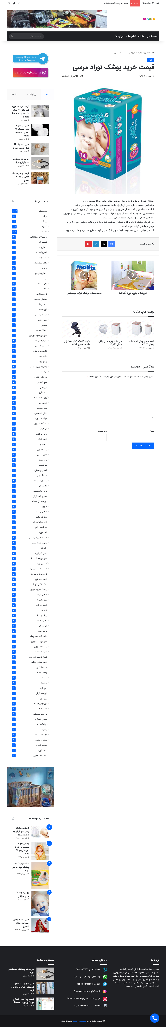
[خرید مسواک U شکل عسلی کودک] (40, 149)
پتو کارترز (43, 429)
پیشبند (44, 729)
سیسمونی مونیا (80, 1021)
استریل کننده (41, 517)
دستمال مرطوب (40, 299)
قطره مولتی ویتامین (38, 662)
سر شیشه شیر (41, 527)
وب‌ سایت (102, 431)
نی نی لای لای (40, 346)
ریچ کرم (43, 688)
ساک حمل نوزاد (40, 263)
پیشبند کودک (41, 745)
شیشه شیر (42, 242)
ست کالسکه (42, 600)
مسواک (44, 677)
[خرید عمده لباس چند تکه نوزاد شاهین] (40, 925)
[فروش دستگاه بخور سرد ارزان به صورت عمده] (40, 832)
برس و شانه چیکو (39, 543)
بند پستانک (42, 620)
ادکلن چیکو (42, 594)
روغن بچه (43, 361)
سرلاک (44, 371)
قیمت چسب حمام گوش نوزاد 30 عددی (20, 177)
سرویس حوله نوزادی (38, 335)
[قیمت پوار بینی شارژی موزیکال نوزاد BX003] (45, 1004)
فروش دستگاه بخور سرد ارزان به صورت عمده (21, 831)
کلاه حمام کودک (40, 522)
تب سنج (43, 444)
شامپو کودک (41, 252)
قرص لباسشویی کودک (37, 569)
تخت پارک (42, 304)
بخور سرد (43, 356)
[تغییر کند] (148, 19)
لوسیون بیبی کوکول (38, 366)
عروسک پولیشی (40, 714)
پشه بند (44, 289)
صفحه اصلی (152, 36)
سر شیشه (43, 465)
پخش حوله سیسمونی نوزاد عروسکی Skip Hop (22, 849)
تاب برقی (43, 392)
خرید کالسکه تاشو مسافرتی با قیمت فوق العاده (77, 342)
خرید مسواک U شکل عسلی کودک (20, 146)
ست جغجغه (41, 408)
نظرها (14, 94)
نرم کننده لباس (41, 377)
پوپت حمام (42, 631)
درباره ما (119, 36)
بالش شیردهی (40, 413)
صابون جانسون (40, 740)
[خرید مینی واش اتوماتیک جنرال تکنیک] (140, 329)
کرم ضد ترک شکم (39, 501)
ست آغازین (42, 475)
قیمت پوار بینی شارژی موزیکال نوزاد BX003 (23, 1000)
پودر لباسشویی (40, 646)
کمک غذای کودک (39, 584)
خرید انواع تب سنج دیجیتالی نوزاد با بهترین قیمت (22, 987)
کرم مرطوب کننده (39, 340)
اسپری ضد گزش (40, 496)
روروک (44, 268)
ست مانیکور (42, 667)
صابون (44, 506)
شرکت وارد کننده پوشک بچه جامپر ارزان (21, 867)
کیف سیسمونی (40, 314)
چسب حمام (42, 672)
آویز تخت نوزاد (40, 397)
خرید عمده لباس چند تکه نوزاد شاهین (21, 923)
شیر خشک (42, 309)
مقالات (141, 36)
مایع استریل (42, 382)
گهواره (44, 226)
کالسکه (44, 231)
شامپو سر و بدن (40, 351)
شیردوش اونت (40, 703)
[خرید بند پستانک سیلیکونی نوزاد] (40, 163)
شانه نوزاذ (43, 532)
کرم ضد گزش (41, 693)
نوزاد (144, 52)
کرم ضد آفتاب (41, 652)
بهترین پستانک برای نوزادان (21, 894)
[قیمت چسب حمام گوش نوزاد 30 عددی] (40, 178)
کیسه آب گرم (41, 605)
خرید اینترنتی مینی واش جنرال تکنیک (110, 342)
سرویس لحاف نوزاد (38, 558)
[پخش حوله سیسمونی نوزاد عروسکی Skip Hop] (40, 851)
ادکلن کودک (41, 512)
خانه (150, 52)
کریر (45, 278)
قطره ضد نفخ (41, 579)
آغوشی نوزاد (41, 563)
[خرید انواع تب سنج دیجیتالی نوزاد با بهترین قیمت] (45, 988)
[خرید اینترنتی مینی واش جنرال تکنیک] (108, 329)
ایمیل (151, 431)
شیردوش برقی (40, 470)
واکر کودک (42, 283)
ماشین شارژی (41, 719)
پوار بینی (43, 387)
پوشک (44, 221)
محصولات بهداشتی (38, 237)
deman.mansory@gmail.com (80, 998)
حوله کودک (42, 724)
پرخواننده (31, 94)
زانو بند (44, 548)
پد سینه (44, 683)
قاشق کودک (42, 709)
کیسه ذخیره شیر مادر (38, 657)
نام (153, 417)
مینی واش (42, 320)
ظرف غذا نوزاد (41, 418)
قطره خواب (42, 439)
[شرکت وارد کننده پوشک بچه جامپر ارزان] (40, 875)
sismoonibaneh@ (85, 984)
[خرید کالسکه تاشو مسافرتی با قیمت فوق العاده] (76, 329)
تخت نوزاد (42, 750)
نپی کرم (43, 698)
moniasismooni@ (82, 991)
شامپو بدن (42, 486)
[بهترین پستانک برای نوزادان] (40, 903)
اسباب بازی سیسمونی (37, 537)
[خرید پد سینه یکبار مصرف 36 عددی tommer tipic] (40, 130)
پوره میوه (43, 460)
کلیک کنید (78, 977)
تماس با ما (131, 36)
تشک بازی (42, 257)
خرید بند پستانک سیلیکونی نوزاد (114, 3)
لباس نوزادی (41, 434)
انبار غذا (44, 610)
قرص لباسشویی (40, 491)
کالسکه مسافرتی (40, 755)
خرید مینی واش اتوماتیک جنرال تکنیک (141, 342)
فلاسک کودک (41, 734)
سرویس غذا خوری (39, 641)
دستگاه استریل (40, 423)
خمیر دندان (42, 454)
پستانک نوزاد (41, 330)
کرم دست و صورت (39, 574)
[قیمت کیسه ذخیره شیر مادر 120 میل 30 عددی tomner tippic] (40, 111)
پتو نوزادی (42, 626)
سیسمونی (42, 211)
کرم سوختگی (41, 294)
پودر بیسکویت (40, 480)
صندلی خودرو (41, 273)
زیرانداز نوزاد (41, 615)
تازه (47, 94)
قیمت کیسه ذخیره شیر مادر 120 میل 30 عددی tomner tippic (20, 112)
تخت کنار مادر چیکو (38, 636)
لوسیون (44, 325)
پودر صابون (42, 449)
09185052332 (81, 969)
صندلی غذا (42, 247)
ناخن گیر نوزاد (41, 553)
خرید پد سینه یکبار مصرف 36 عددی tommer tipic (21, 131)
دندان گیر (43, 403)
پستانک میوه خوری (38, 589)
